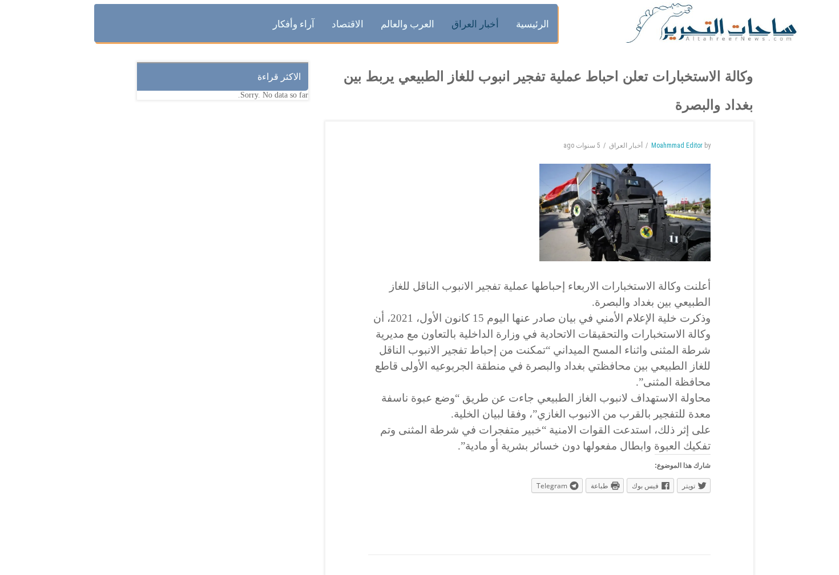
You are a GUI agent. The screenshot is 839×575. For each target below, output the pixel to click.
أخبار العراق (626, 145)
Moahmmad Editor (677, 145)
